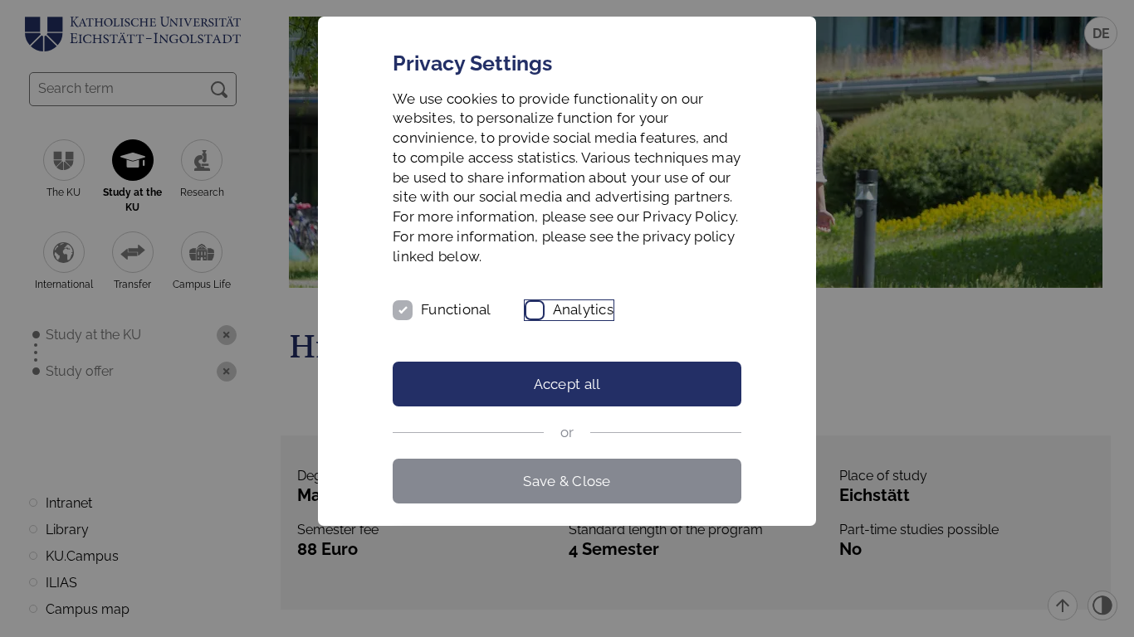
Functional (456, 309)
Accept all (567, 384)
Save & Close (566, 481)
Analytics (583, 309)
